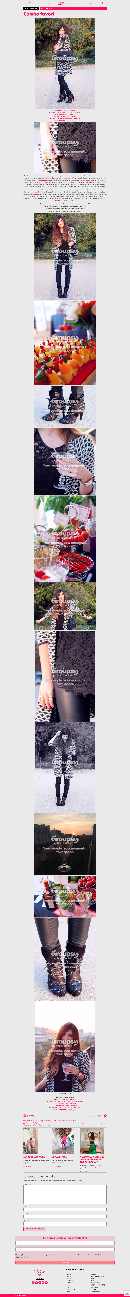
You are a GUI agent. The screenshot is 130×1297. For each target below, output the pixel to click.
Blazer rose (59, 1157)
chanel (50, 1123)
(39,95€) (65, 110)
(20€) (64, 121)
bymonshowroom (41, 1123)
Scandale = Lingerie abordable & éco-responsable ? (92, 1159)
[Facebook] (33, 1282)
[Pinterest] (43, 1282)
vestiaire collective (38, 1125)
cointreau (56, 1123)
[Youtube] (46, 1282)
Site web (26, 1221)
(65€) (65, 116)
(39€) (65, 114)
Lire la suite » (27, 1166)
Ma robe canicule (34, 1157)
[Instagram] (39, 1282)
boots (32, 1123)
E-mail (25, 1214)
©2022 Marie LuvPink (20, 1295)
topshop (99, 1123)
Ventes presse (45, 3)
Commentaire (28, 1184)
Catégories (30, 3)
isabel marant (77, 1123)
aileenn (27, 1123)
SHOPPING (73, 3)
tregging (28, 1125)
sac (94, 1123)
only (91, 1123)
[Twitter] (36, 1282)
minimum (86, 1123)
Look (82, 3)
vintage (47, 1125)
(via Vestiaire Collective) (65, 112)
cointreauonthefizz (66, 1123)
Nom (25, 1206)
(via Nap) (65, 119)
